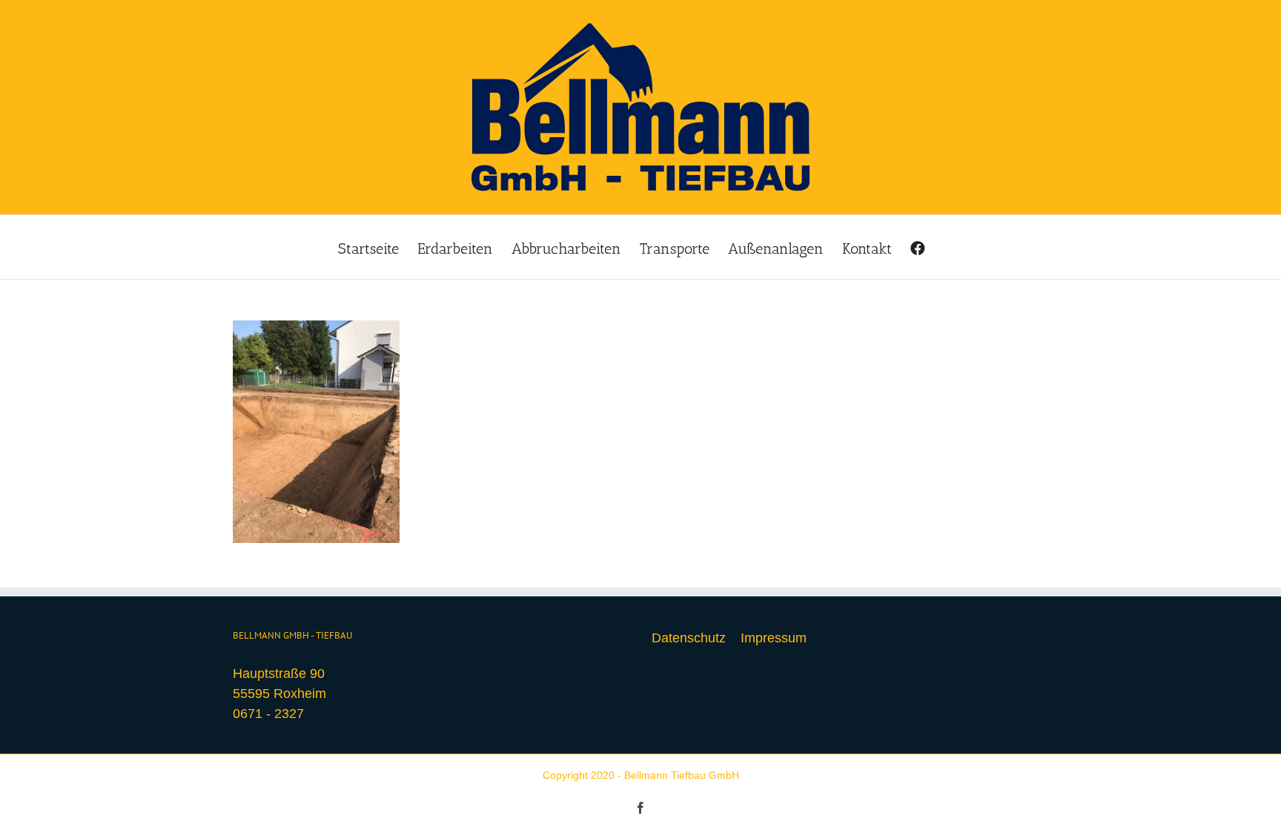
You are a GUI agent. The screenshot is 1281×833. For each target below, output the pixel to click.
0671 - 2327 (268, 713)
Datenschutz (689, 637)
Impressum (774, 637)
